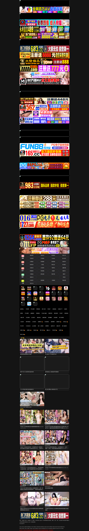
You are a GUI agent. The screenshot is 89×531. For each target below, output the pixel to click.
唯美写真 (53, 274)
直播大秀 (58, 326)
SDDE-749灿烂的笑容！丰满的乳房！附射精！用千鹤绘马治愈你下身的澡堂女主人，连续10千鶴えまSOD (31, 448)
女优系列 (42, 267)
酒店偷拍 (66, 313)
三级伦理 (31, 258)
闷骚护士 (64, 270)
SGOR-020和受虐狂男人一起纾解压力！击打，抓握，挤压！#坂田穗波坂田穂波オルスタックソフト (56, 448)
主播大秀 (22, 317)
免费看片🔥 (40, 321)
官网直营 (38, 309)
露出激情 (42, 274)
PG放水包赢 (44, 313)
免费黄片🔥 (58, 321)
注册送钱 (54, 309)
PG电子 (49, 309)
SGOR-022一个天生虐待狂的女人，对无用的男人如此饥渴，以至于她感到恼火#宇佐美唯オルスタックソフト (32, 469)
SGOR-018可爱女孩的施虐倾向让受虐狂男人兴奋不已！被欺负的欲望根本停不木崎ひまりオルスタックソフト (57, 428)
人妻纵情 (53, 280)
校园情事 (42, 280)
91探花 (42, 264)
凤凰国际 (38, 313)
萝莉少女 (64, 255)
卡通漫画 (31, 274)
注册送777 (60, 309)
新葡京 (21, 313)
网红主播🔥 (22, 334)
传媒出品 (31, 277)
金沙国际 (34, 326)
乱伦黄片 (33, 317)
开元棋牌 (32, 309)
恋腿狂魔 (64, 267)
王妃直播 (28, 317)
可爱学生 (53, 267)
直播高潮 (50, 313)
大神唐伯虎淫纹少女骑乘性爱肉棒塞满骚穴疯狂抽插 (57, 509)
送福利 (65, 309)
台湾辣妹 (31, 261)
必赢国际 (32, 313)
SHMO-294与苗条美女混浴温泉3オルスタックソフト (56, 468)
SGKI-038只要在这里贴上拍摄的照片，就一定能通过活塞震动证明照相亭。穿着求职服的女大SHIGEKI (32, 489)
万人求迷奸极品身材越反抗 (27, 389)
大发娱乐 (22, 321)
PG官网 (27, 309)
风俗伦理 (64, 280)
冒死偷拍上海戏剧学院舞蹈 (52, 372)
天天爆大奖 (28, 326)
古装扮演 (31, 267)
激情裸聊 (53, 321)
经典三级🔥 (22, 330)
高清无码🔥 (54, 330)
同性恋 (64, 277)
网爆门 (64, 274)
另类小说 (31, 283)
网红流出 (53, 264)
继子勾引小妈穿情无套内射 (27, 372)
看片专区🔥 (42, 330)
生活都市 (31, 280)
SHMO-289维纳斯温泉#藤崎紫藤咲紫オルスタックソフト (31, 427)
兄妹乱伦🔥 (35, 330)
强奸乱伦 (42, 255)
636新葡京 (47, 321)
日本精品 (42, 258)
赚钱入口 (48, 330)
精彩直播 (56, 313)
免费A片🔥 (29, 330)
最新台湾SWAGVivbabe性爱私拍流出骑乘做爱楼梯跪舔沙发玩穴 (31, 509)
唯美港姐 (53, 261)
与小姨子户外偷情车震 (50, 354)
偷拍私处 (39, 317)
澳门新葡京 (61, 317)
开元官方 (22, 326)
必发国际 (55, 317)
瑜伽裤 (53, 270)
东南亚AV (64, 261)
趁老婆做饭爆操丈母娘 (26, 354)
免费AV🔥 (61, 330)
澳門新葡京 (28, 321)
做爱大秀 (53, 326)
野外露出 (64, 264)
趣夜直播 (44, 317)
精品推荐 (31, 255)
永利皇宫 (34, 321)
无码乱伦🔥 (65, 321)
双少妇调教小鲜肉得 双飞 (51, 389)
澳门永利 (44, 309)
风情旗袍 (31, 270)
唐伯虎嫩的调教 (49, 488)
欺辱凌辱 (31, 264)
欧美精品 (53, 255)
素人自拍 (64, 258)
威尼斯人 (22, 309)
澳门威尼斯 (64, 326)
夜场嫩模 (50, 317)
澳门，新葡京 (40, 326)
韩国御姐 (42, 261)
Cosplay (53, 258)
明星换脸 (42, 270)
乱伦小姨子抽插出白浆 (26, 407)
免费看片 (47, 326)
